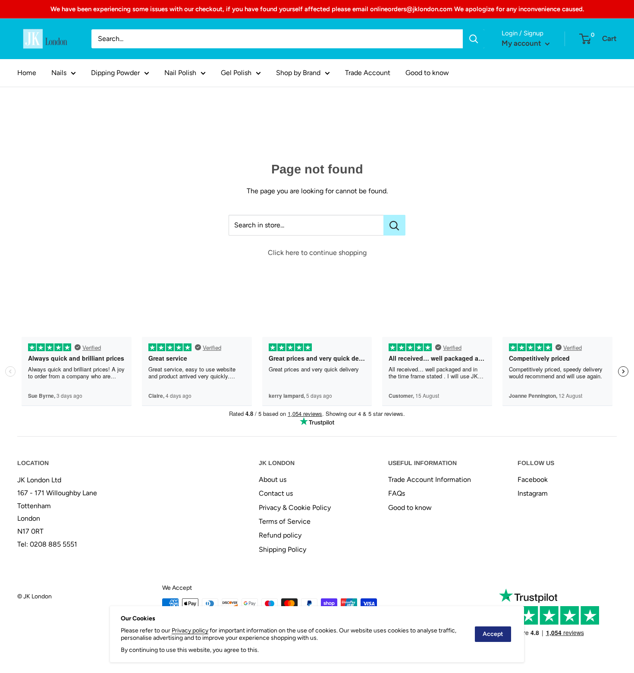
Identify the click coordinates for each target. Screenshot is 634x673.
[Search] (473, 38)
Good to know (427, 73)
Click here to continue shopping (317, 252)
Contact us (276, 493)
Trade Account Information (429, 479)
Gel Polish (236, 73)
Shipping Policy (282, 549)
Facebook (533, 479)
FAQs (396, 493)
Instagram (533, 493)
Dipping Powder (115, 73)
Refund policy (280, 535)
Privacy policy (190, 630)
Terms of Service (285, 521)
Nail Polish (180, 73)
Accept (493, 634)
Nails (58, 73)
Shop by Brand (298, 73)
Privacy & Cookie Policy (295, 507)
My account (522, 43)
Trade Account (367, 73)
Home (26, 73)
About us (272, 479)
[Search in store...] (394, 225)
